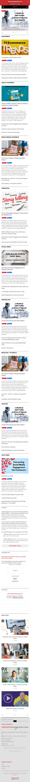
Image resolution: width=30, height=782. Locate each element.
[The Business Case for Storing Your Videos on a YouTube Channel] (15, 627)
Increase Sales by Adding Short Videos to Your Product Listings (15, 661)
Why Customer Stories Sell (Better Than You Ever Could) (14, 242)
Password (15, 570)
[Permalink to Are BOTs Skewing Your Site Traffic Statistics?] (15, 310)
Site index (15, 721)
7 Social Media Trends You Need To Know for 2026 (13, 291)
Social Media (6, 247)
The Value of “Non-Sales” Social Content (11, 132)
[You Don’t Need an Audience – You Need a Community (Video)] (15, 675)
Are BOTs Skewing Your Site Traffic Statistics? (13, 320)
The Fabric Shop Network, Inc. (16, 773)
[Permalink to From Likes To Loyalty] (15, 466)
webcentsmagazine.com (15, 778)
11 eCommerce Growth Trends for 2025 (11, 57)
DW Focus (15, 7)
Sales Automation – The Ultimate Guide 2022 (11, 183)
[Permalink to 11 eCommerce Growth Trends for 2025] (15, 47)
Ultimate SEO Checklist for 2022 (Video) (15, 708)
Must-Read (5, 455)
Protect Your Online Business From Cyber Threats (12, 494)
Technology (6, 300)
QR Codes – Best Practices (7, 348)
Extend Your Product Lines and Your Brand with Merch (14, 74)
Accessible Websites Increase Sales (9, 498)
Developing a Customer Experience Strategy (11, 399)
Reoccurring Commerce (10, 137)
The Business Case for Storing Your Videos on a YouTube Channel (15, 637)
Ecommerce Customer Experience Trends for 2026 (13, 129)
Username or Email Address (15, 564)
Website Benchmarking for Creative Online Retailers (13, 450)
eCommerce (6, 36)
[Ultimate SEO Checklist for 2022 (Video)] (15, 698)
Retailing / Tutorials (9, 353)
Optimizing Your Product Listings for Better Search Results (14, 78)
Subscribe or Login (6, 766)
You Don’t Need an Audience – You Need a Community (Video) (15, 685)
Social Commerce (8, 83)
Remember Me (15, 576)
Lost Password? (15, 581)
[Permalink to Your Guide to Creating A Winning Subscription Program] (15, 148)
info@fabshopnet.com (10, 741)
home (3, 764)
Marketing (5, 188)
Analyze (5, 404)
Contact (3, 768)
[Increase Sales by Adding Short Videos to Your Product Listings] (15, 651)
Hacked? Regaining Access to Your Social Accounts (13, 295)
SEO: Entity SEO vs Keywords (8, 447)
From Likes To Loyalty (7, 476)
